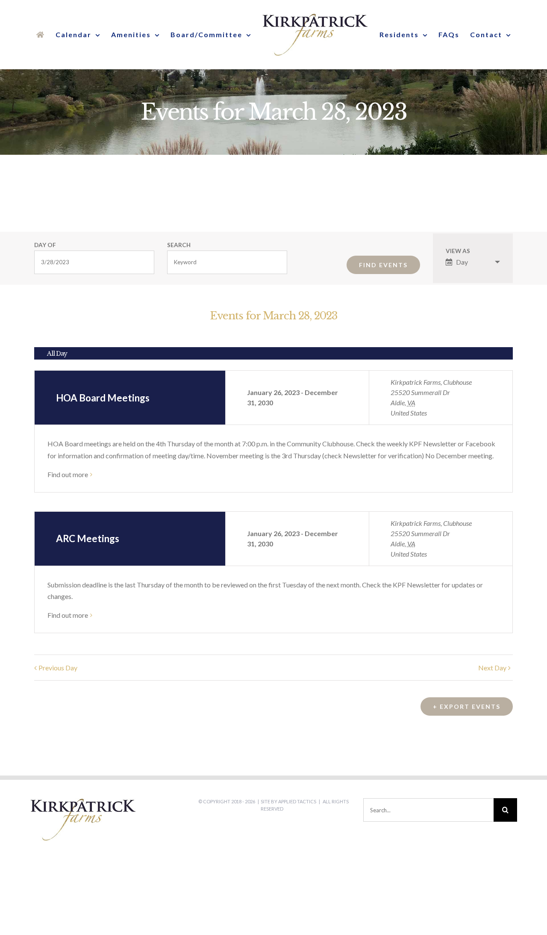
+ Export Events (466, 706)
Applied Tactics (297, 801)
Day (462, 262)
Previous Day (57, 668)
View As (458, 251)
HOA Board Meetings (103, 398)
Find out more (67, 474)
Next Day (492, 668)
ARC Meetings (87, 538)
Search (179, 245)
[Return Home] (43, 34)
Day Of (45, 245)
